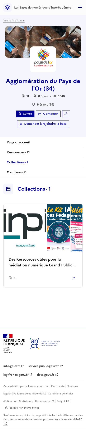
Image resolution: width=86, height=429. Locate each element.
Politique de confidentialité (29, 393)
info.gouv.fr (11, 366)
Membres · (16, 173)
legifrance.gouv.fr (16, 375)
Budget (61, 401)
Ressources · (18, 153)
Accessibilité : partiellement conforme (26, 386)
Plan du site (58, 386)
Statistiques (26, 401)
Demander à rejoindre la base (45, 124)
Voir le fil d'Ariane (14, 20)
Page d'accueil (18, 142)
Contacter (50, 114)
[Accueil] (45, 343)
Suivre (27, 114)
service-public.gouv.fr (43, 366)
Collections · (17, 163)
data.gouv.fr (45, 375)
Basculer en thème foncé (24, 408)
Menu (80, 7)
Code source (43, 401)
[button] (43, 96)
